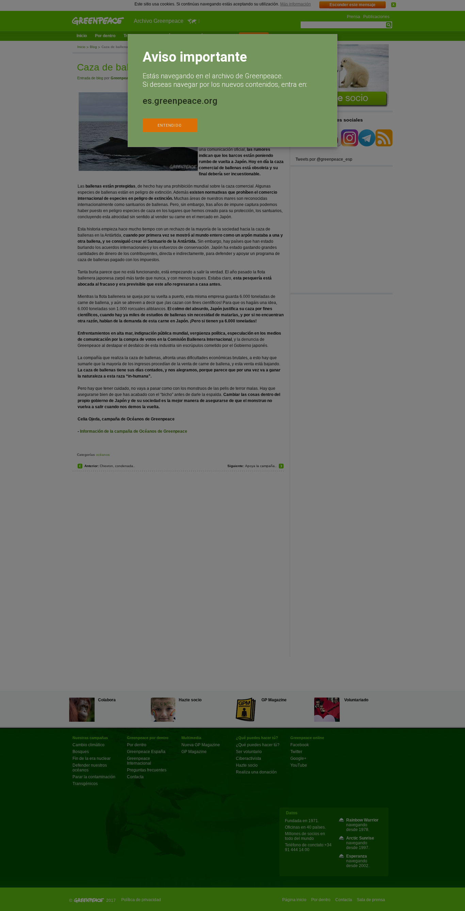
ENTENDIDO (170, 125)
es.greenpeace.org (180, 101)
